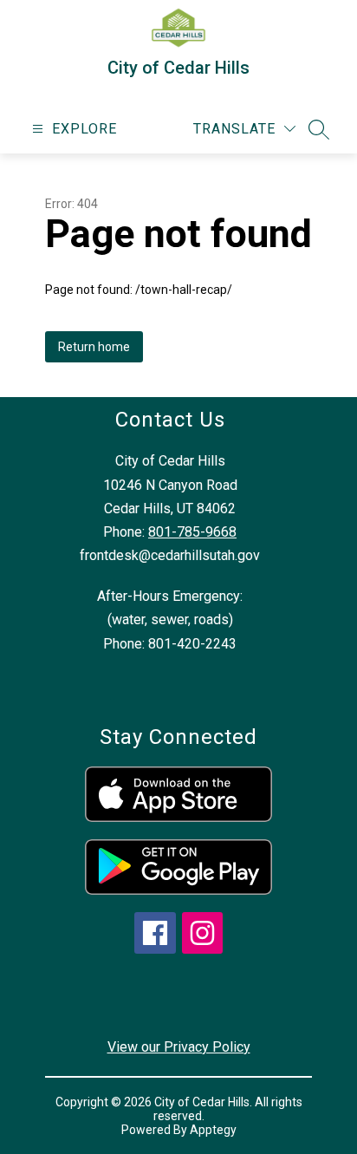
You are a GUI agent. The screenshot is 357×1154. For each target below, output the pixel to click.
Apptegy (213, 1130)
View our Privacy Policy (178, 1047)
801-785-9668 (192, 532)
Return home (94, 347)
